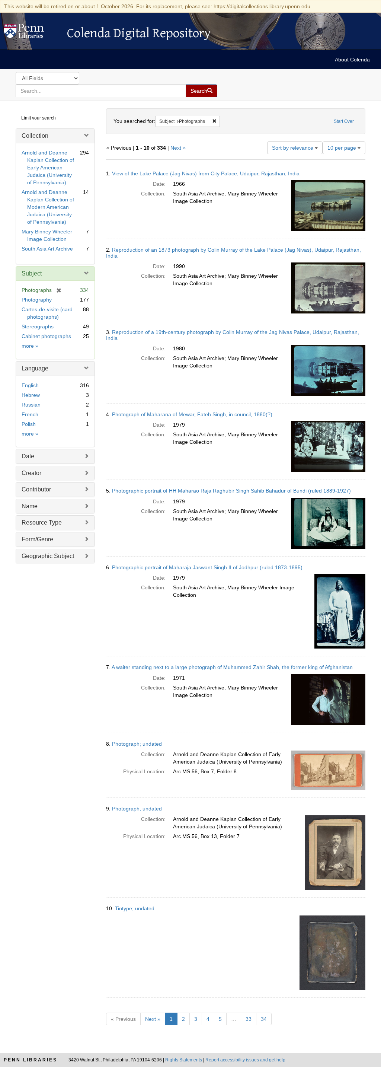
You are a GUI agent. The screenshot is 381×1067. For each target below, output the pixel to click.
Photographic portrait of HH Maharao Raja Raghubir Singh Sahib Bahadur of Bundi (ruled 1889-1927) (231, 491)
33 (249, 1019)
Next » (178, 148)
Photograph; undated (137, 744)
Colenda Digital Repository (32, 33)
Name (30, 506)
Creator (31, 473)
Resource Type (42, 522)
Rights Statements (183, 1060)
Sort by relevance (293, 148)
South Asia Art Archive (47, 249)
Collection (35, 136)
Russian (31, 405)
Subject (32, 273)
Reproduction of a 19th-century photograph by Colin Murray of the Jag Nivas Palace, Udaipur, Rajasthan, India (232, 335)
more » (30, 346)
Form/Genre (37, 539)
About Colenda (352, 60)
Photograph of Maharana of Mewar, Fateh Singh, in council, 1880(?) (192, 414)
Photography (37, 300)
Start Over (344, 121)
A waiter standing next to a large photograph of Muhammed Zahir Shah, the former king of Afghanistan (232, 667)
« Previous (123, 1019)
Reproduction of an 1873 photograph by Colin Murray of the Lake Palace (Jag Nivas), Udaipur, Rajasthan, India (233, 252)
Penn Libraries (30, 1060)
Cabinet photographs (46, 336)
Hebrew (31, 395)
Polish (29, 424)
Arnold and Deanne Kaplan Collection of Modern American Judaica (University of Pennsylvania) (48, 207)
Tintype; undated (134, 908)
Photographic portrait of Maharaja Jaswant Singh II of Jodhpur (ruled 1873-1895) (207, 567)
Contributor (36, 489)
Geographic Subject (48, 556)
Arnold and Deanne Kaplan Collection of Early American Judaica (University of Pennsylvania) (48, 167)
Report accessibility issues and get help (245, 1060)
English (30, 385)
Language (35, 368)
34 (264, 1019)
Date (28, 456)
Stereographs (38, 326)
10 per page (342, 148)
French (30, 414)
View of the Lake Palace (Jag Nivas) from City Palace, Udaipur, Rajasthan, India (206, 173)
